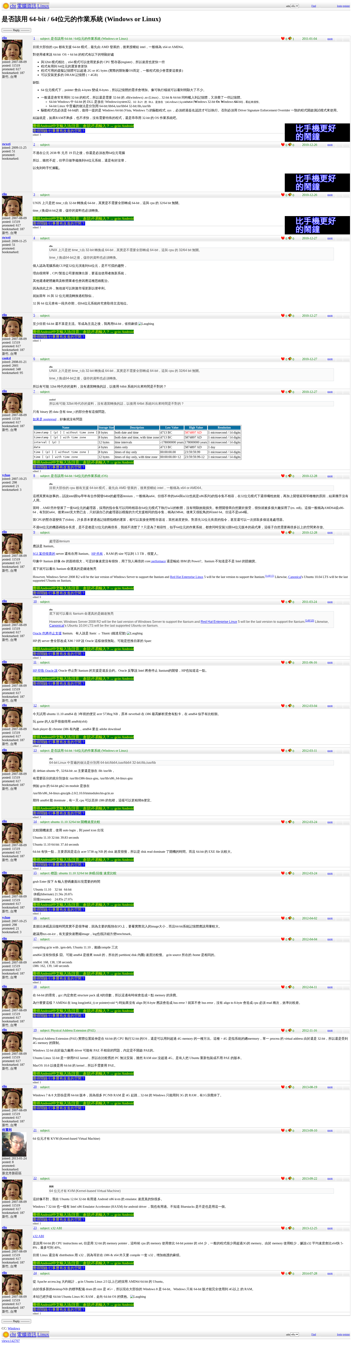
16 (35, 918)
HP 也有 (97, 553)
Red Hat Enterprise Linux (186, 577)
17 (35, 939)
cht (13, 6)
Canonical (294, 577)
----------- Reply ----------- (16, 30)
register (346, 5)
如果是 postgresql (44, 419)
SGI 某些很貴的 (44, 553)
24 (35, 1273)
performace (158, 561)
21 (35, 1130)
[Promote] (283, 38)
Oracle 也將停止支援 (47, 633)
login (339, 5)
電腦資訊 (26, 6)
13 (35, 750)
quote (330, 38)
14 (267, 575)
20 (35, 1086)
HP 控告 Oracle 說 (45, 670)
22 (35, 1178)
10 (35, 601)
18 (35, 986)
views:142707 (11, 1341)
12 (35, 705)
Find (313, 5)
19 (35, 1030)
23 (35, 1228)
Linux (43, 6)
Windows (14, 1328)
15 (272, 575)
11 (34, 662)
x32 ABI (38, 1236)
